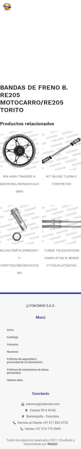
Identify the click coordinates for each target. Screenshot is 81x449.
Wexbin (52, 444)
